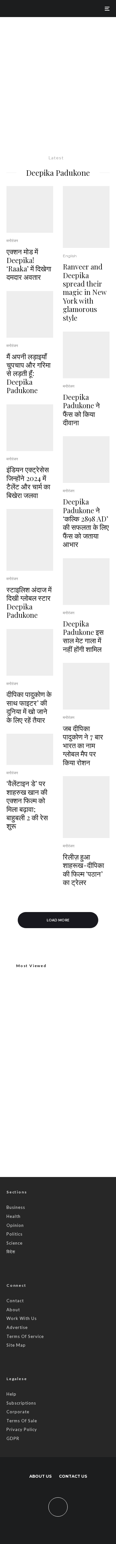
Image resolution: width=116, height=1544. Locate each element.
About (13, 1309)
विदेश (10, 1251)
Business (15, 1207)
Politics (14, 1234)
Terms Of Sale (21, 1420)
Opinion (15, 1225)
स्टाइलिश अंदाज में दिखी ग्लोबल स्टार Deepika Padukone (29, 602)
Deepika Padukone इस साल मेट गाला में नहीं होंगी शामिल (83, 636)
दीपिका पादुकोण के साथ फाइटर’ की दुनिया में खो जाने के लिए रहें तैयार (29, 707)
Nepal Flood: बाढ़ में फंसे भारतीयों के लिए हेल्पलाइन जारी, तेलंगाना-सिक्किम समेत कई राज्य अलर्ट (71, 1073)
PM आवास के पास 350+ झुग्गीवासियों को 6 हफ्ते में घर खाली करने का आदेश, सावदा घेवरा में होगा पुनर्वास (68, 1105)
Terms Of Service (25, 1336)
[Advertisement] (58, 78)
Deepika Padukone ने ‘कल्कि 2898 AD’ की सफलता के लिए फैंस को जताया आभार (86, 522)
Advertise (17, 1327)
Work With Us (21, 1318)
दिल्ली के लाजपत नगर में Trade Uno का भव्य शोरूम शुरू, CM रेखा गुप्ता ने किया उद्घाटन (56, 1046)
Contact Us (73, 1476)
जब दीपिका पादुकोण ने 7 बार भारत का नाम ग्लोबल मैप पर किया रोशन (83, 745)
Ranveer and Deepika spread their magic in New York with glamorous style (84, 292)
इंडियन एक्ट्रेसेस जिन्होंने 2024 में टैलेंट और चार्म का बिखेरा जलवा (28, 482)
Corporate (17, 1411)
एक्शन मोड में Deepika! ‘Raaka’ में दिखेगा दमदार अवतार (28, 264)
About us (40, 1476)
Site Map (16, 1345)
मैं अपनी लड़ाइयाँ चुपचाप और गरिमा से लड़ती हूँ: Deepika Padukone (28, 373)
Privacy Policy (21, 1429)
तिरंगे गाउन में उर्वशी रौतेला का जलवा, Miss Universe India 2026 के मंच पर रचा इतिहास (71, 1137)
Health (13, 1216)
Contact (15, 1300)
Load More (58, 920)
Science (14, 1243)
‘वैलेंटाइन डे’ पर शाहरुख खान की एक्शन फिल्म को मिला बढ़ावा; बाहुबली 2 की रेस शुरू (27, 804)
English (70, 255)
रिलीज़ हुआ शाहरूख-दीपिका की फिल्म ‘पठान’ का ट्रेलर (83, 869)
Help (11, 1394)
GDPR (12, 1438)
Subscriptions (21, 1403)
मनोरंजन (12, 240)
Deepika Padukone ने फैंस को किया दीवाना (81, 410)
